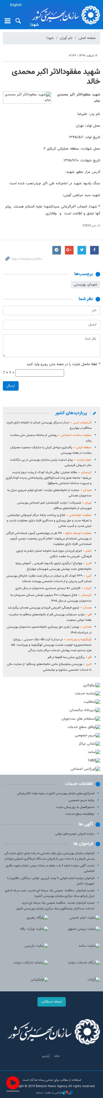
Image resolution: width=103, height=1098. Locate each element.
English (16, 5)
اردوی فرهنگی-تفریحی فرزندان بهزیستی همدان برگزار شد (50, 607)
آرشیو (46, 1056)
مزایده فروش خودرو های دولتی (74, 833)
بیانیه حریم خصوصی (81, 800)
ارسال (11, 386)
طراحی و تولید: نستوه (49, 1093)
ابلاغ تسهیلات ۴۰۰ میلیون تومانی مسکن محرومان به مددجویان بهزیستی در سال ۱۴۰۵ (51, 598)
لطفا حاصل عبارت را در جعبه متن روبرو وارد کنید (63, 364)
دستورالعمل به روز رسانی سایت (75, 807)
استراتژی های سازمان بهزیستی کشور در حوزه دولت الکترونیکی (55, 793)
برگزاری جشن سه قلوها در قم (70, 657)
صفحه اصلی (87, 38)
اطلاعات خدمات (79, 784)
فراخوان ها (83, 844)
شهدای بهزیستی (85, 284)
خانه (57, 1056)
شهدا (50, 38)
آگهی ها (86, 824)
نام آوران (66, 38)
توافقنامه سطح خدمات (80, 814)
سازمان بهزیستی (64, 15)
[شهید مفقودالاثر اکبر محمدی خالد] (27, 97)
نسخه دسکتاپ (51, 1002)
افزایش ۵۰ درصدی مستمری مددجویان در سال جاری (53, 588)
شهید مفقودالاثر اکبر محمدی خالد (56, 77)
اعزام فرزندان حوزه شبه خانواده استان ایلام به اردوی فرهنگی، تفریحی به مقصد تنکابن (54, 554)
